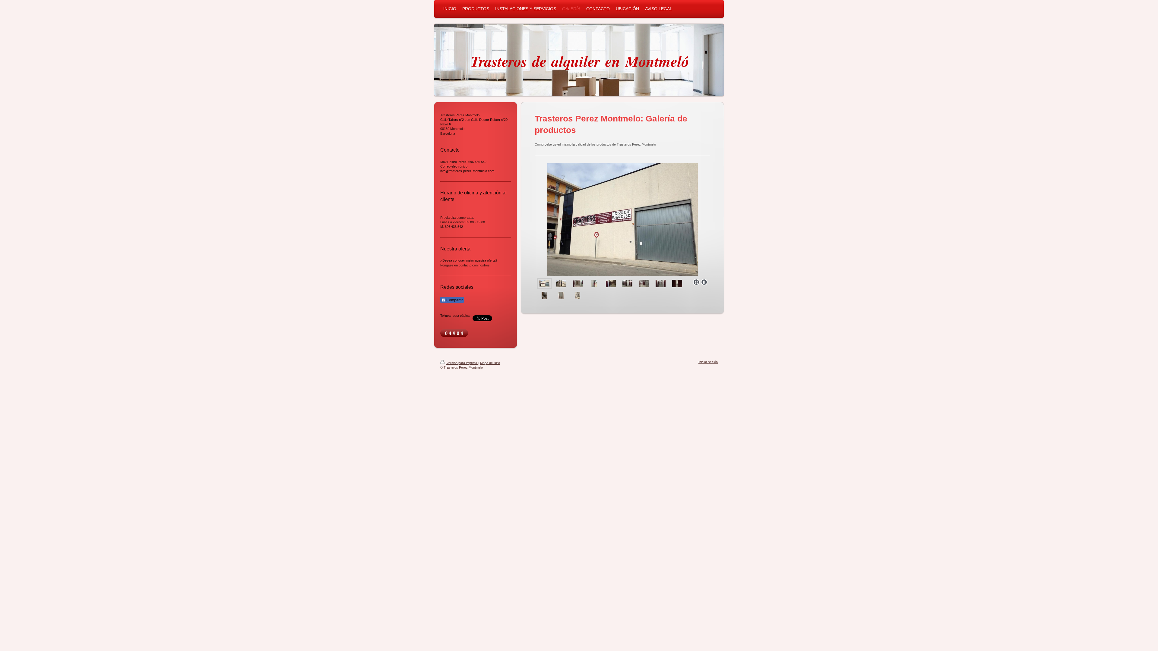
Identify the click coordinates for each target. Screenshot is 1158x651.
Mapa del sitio (490, 363)
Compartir (454, 300)
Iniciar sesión (708, 362)
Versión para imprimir (462, 363)
